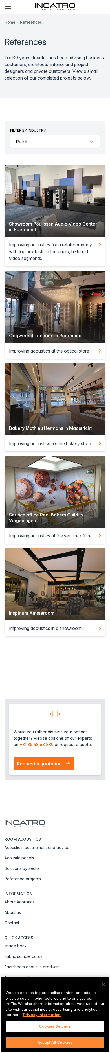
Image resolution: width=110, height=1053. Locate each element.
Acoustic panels (19, 857)
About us (13, 912)
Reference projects (23, 878)
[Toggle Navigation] (8, 6)
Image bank (16, 945)
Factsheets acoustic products (32, 966)
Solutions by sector (22, 868)
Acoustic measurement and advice (37, 847)
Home (10, 22)
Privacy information (42, 1014)
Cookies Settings (55, 1026)
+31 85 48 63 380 (36, 744)
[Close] (103, 984)
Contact (12, 922)
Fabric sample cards (24, 956)
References (31, 22)
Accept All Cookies (55, 1042)
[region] (55, 1015)
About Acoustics (19, 901)
